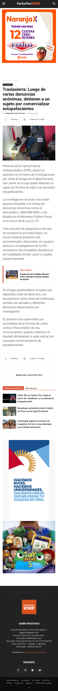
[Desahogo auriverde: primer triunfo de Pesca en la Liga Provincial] (9, 411)
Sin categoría (14, 80)
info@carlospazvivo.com (35, 652)
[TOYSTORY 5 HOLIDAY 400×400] (29, 572)
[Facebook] (18, 670)
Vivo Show (46, 680)
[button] (54, 3)
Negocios (29, 683)
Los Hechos (25, 680)
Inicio (5, 80)
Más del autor (31, 388)
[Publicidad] (29, 36)
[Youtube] (39, 670)
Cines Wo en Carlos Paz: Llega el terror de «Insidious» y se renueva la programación (36, 398)
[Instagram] (25, 670)
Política (9, 683)
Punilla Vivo (19, 683)
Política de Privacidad (43, 683)
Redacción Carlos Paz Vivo (15, 113)
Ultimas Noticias (12, 680)
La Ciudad (36, 680)
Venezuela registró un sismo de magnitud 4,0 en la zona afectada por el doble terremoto (34, 424)
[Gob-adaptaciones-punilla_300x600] (29, 519)
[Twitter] (32, 670)
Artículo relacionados (13, 388)
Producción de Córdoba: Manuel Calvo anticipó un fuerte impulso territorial (34, 277)
